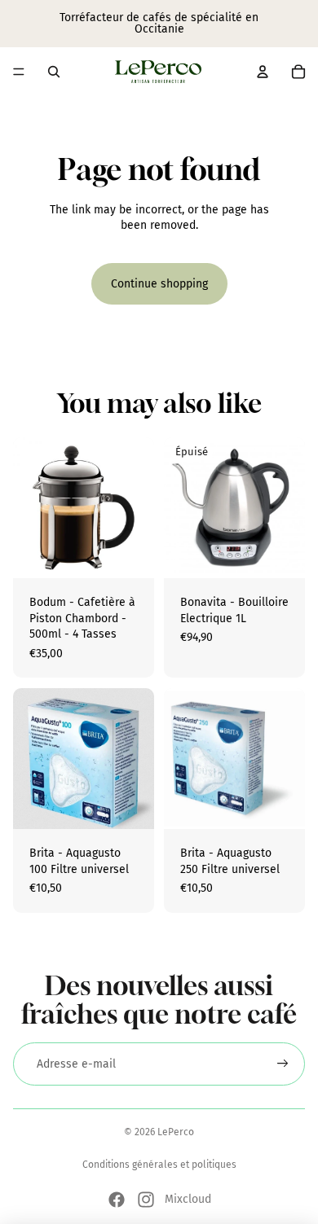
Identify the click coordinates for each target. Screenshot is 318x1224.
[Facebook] (116, 1199)
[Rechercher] (54, 72)
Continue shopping (159, 284)
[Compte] (262, 72)
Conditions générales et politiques (159, 1164)
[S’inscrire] (283, 1064)
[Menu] (19, 71)
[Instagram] (146, 1199)
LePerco (175, 1132)
